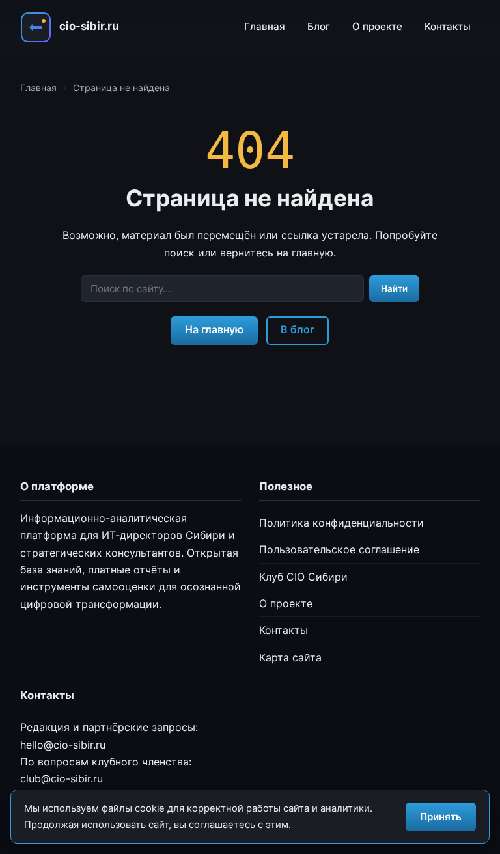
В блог (297, 329)
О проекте (377, 26)
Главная (264, 26)
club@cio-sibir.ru (61, 778)
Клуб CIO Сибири (303, 576)
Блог (318, 26)
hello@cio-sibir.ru (62, 744)
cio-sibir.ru (88, 26)
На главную (214, 329)
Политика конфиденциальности (341, 522)
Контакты (447, 26)
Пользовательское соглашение (339, 549)
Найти (394, 288)
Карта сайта (290, 657)
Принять (441, 816)
